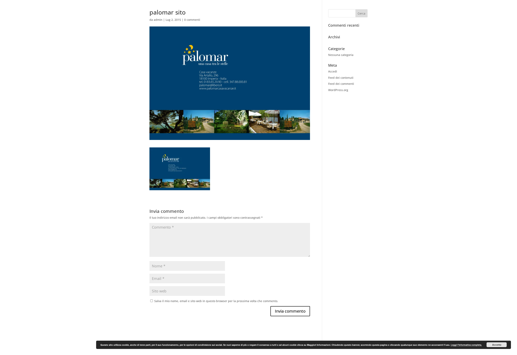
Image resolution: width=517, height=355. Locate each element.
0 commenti (192, 20)
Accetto (496, 345)
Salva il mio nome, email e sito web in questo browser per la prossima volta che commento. (216, 301)
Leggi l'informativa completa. (466, 344)
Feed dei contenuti (340, 78)
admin (158, 20)
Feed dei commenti (341, 84)
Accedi (332, 71)
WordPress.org (338, 90)
